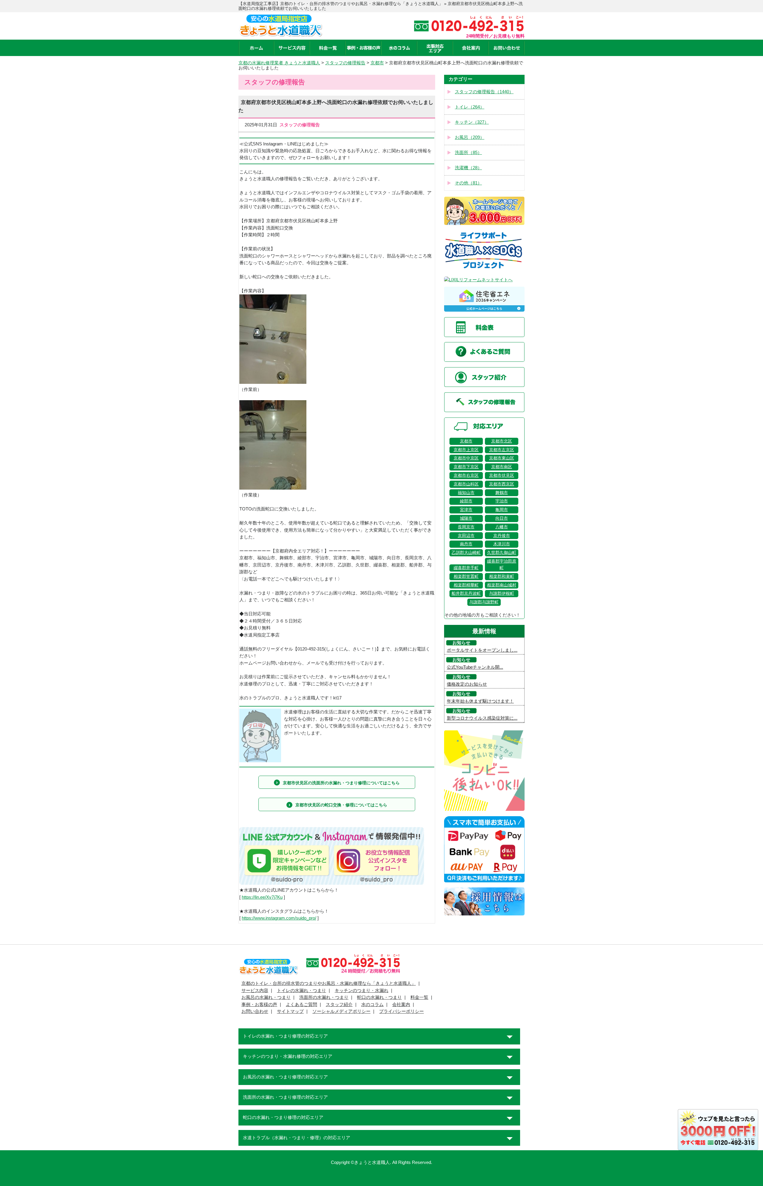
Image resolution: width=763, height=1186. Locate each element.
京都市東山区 (501, 458)
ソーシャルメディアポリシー (341, 1011)
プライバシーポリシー (401, 1011)
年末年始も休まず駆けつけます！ (480, 701)
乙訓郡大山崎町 (466, 552)
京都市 (466, 441)
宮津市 (466, 509)
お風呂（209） (469, 137)
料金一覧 (419, 997)
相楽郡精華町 (466, 585)
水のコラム (372, 1004)
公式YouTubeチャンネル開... (475, 667)
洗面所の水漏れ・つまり (323, 997)
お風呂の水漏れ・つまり (266, 997)
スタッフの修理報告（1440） (484, 91)
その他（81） (468, 183)
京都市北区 (501, 441)
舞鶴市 (501, 492)
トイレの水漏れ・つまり (301, 990)
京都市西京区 (501, 484)
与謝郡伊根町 (501, 593)
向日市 (501, 518)
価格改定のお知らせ (467, 684)
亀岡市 (501, 509)
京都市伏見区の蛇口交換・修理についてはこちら (341, 804)
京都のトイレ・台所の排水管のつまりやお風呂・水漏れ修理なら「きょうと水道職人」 (328, 983)
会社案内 (401, 1004)
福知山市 (466, 492)
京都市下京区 (466, 467)
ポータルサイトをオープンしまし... (482, 650)
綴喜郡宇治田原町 (501, 564)
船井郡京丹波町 (466, 593)
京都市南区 (501, 467)
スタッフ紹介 (339, 1004)
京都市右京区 (466, 475)
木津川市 (501, 544)
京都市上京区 (466, 450)
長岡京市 (466, 527)
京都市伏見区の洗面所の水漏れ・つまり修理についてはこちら (341, 782)
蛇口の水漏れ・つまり (379, 997)
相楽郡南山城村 (501, 585)
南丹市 (466, 544)
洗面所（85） (468, 152)
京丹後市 (501, 535)
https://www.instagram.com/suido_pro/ (279, 918)
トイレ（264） (469, 107)
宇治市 (501, 501)
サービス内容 (254, 990)
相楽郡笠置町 (466, 576)
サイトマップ (290, 1011)
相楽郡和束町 (501, 576)
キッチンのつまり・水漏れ (361, 990)
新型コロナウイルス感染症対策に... (482, 718)
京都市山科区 (466, 484)
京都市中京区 (466, 458)
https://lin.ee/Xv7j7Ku (262, 897)
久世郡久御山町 (501, 552)
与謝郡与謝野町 (484, 602)
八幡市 (501, 527)
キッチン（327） (472, 122)
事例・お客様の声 (259, 1004)
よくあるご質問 (301, 1004)
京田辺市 (466, 535)
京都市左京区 (501, 450)
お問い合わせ (254, 1011)
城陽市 (466, 518)
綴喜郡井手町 (466, 568)
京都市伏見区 (501, 475)
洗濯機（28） (468, 167)
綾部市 (466, 501)
